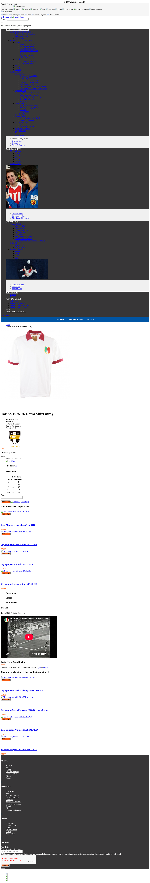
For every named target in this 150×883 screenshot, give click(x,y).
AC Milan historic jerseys (29, 105)
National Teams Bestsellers (25, 34)
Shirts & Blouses (18, 145)
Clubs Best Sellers (21, 36)
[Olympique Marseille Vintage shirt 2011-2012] (19, 677)
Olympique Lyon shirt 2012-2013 (17, 564)
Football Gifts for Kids (18, 307)
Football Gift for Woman (19, 305)
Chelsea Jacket (17, 214)
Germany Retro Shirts (28, 49)
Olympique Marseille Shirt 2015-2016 (19, 544)
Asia (16, 65)
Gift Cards (14, 301)
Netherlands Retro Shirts (29, 51)
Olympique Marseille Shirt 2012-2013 (19, 584)
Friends (8, 776)
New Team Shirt (18, 285)
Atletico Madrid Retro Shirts (30, 97)
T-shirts (18, 251)
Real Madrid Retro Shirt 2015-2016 (18, 525)
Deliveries (9, 800)
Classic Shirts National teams (21, 40)
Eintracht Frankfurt (27, 120)
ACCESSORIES (12, 293)
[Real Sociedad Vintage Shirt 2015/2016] (16, 717)
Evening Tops (17, 141)
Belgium (18, 9)
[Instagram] (3, 868)
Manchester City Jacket (20, 218)
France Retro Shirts (27, 46)
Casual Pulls (19, 245)
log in (39, 667)
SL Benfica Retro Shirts (28, 126)
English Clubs (20, 74)
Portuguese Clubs (21, 122)
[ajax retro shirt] (27, 279)
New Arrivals (20, 38)
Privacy (8, 808)
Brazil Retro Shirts (26, 63)
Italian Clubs (19, 103)
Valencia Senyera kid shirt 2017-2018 (19, 749)
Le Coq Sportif (20, 234)
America (18, 59)
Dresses (15, 143)
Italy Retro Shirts (26, 53)
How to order (11, 791)
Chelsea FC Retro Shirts (29, 80)
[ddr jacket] (22, 208)
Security (9, 806)
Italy (44, 9)
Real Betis (23, 101)
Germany (36, 9)
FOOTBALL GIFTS (13, 299)
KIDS (8, 309)
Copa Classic (10, 823)
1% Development (12, 772)
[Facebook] (1, 868)
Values (8, 767)
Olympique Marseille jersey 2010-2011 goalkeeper (25, 710)
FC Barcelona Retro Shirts (29, 93)
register (46, 667)
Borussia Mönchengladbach (30, 118)
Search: (3, 19)
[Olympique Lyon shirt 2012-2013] (14, 551)
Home (8, 325)
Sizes (7, 793)
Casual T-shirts (15, 224)
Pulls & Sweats (16, 243)
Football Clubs (15, 72)
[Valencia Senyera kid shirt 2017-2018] (16, 736)
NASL (17, 133)
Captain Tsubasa (16, 249)
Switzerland (69, 9)
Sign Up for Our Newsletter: (11, 849)
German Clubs (20, 116)
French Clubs (20, 114)
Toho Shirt (16, 287)
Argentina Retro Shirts (28, 61)
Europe (17, 42)
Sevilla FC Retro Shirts (28, 99)
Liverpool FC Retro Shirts (29, 82)
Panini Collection (21, 230)
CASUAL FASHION (14, 222)
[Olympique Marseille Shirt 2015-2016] (16, 532)
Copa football (20, 226)
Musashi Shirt (17, 289)
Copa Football (11, 825)
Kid (16, 258)
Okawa (8, 832)
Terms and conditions (13, 804)
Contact (8, 778)
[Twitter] (2, 868)
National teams (15, 151)
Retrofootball (20, 232)
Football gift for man (18, 303)
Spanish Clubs (20, 91)
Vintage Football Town (23, 237)
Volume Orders (11, 774)
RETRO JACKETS (13, 149)
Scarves (13, 295)
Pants (17, 256)
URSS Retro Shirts (27, 57)
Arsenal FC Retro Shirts (29, 76)
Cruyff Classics (20, 228)
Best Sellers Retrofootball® (20, 32)
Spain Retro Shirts (26, 55)
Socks (12, 297)
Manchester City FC (27, 84)
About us (9, 765)
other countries (96, 9)
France (27, 9)
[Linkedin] (4, 868)
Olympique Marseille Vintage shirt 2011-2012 (22, 690)
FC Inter (23, 110)
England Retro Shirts (27, 44)
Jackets (17, 253)
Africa (17, 68)
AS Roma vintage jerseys (29, 108)
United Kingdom (82, 9)
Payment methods (12, 795)
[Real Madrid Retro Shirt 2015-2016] (15, 512)
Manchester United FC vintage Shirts (33, 89)
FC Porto (23, 124)
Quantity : (4, 495)
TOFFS (8, 827)
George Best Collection (23, 239)
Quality (8, 770)
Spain (59, 9)
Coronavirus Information (15, 810)
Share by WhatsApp (21, 502)
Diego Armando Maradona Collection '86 (30, 241)
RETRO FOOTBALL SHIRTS (17, 30)
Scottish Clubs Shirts (22, 129)
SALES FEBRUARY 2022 (16, 312)
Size (3, 457)
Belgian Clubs (20, 131)
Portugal (51, 9)
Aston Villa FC (25, 78)
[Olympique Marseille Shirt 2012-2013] (16, 571)
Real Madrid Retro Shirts (29, 95)
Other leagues (20, 135)
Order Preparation (12, 798)
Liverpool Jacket (18, 216)
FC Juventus (24, 112)
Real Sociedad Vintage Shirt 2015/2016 (19, 730)
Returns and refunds (13, 802)
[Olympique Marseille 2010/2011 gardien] (17, 697)
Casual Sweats (20, 247)
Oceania (18, 70)
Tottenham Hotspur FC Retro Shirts (33, 86)
